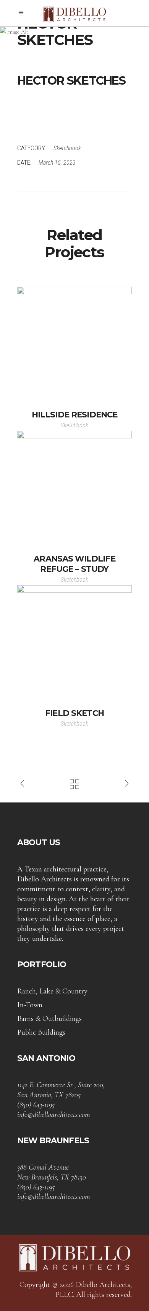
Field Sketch (74, 713)
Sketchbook (67, 148)
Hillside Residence (75, 414)
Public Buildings (41, 1032)
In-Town (29, 1004)
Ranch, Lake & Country (52, 991)
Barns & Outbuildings (49, 1018)
